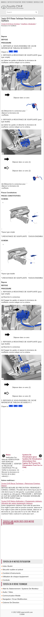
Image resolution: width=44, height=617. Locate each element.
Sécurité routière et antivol (13, 570)
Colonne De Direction (11, 602)
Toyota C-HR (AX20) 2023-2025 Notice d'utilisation (18, 522)
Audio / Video (8, 592)
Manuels (4, 2)
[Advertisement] (22, 31)
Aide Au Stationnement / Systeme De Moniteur (20, 589)
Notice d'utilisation (14, 2)
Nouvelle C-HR (38, 2)
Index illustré (7, 566)
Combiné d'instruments (12, 573)
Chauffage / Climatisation (28, 24)
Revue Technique (27, 2)
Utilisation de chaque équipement (15, 577)
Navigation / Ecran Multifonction (15, 599)
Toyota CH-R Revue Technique (10, 24)
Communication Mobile (11, 596)
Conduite (6, 580)
